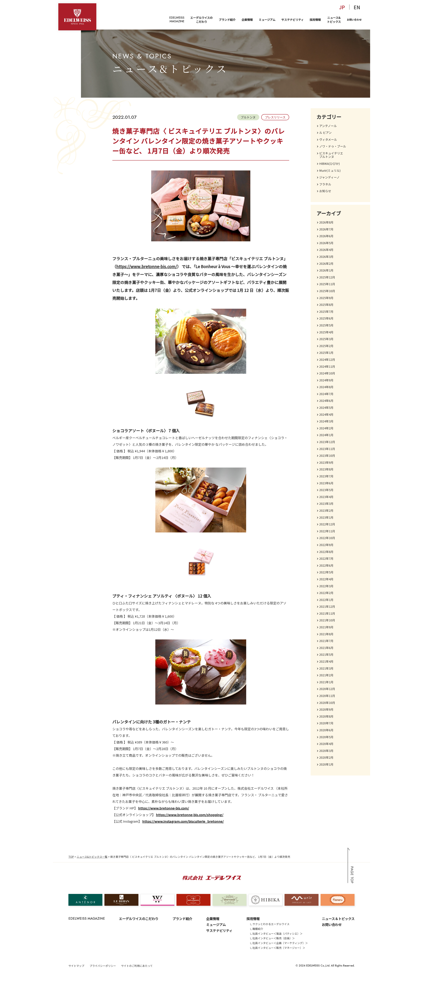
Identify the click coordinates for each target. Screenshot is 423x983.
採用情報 (315, 19)
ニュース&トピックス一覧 (92, 857)
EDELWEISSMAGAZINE (176, 19)
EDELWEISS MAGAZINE (86, 918)
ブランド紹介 (227, 19)
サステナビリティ (292, 19)
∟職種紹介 (256, 929)
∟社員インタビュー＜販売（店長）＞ (272, 938)
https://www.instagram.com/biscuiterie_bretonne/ (183, 821)
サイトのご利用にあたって (137, 966)
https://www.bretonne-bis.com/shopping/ (189, 814)
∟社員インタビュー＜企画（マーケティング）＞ (279, 943)
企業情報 (247, 19)
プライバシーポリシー (103, 966)
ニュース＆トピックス (338, 918)
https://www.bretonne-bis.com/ (146, 266)
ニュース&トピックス (334, 20)
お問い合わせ (354, 19)
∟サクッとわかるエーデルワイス (269, 924)
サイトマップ (76, 966)
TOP (71, 857)
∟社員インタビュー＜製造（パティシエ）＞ (276, 933)
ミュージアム (267, 19)
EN (357, 7)
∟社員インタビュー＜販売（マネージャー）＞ (277, 948)
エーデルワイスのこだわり (201, 20)
